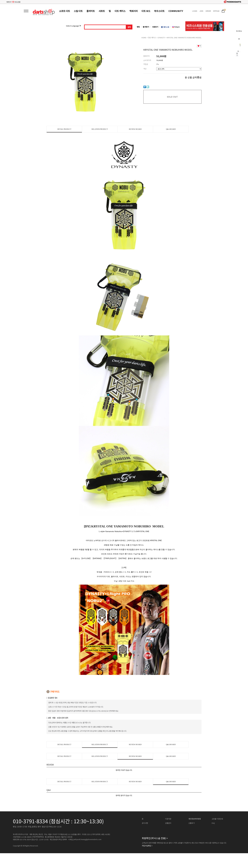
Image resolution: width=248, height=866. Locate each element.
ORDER (208, 11)
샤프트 (102, 11)
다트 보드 (146, 11)
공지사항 (145, 823)
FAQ (213, 823)
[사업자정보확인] (38, 837)
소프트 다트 (64, 11)
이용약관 (168, 819)
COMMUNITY (175, 11)
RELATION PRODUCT (100, 129)
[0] (223, 11)
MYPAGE (216, 11)
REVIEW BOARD (135, 129)
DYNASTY (161, 37)
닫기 (237, 54)
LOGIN (194, 11)
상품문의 (168, 823)
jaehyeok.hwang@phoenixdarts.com (87, 839)
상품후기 (191, 823)
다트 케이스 (120, 11)
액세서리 (133, 11)
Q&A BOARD (171, 129)
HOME (143, 37)
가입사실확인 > (147, 846)
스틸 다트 (78, 11)
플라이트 (91, 11)
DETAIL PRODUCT (64, 129)
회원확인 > (155, 838)
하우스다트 (159, 11)
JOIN (201, 11)
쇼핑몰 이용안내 (217, 819)
